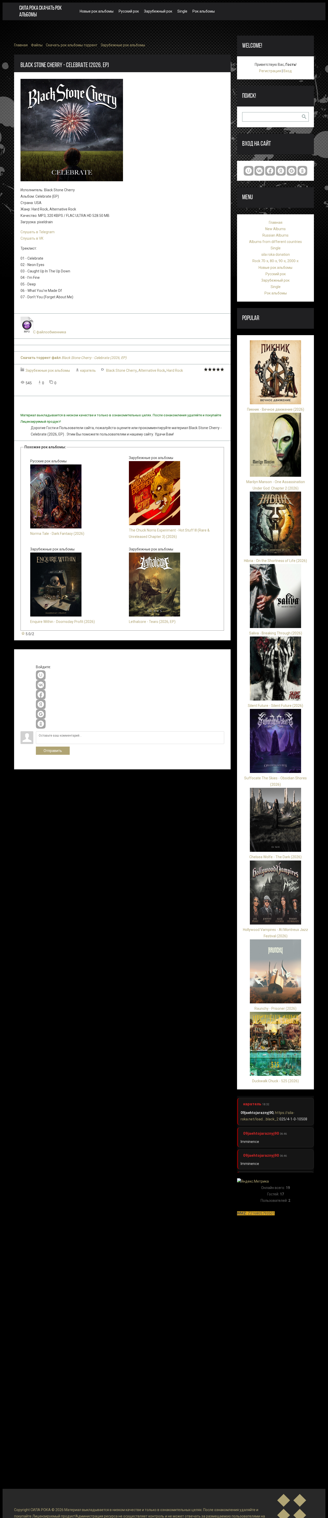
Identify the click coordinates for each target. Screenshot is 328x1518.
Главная (21, 45)
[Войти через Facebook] (41, 694)
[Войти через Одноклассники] (41, 724)
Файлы (37, 45)
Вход (287, 71)
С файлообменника (49, 332)
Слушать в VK (31, 238)
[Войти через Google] (41, 714)
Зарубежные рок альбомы (123, 45)
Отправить (53, 751)
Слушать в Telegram (37, 232)
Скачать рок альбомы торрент (71, 45)
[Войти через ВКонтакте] (41, 685)
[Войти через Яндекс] (41, 704)
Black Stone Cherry (121, 370)
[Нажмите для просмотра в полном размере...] (71, 180)
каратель (88, 370)
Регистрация (270, 71)
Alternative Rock (151, 370)
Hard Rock (175, 370)
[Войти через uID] (41, 675)
